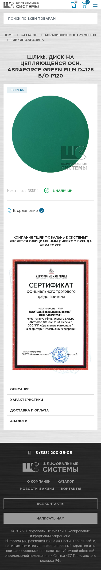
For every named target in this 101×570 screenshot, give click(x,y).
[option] (50, 134)
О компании (38, 481)
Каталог (29, 35)
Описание (19, 389)
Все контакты (50, 503)
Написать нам (50, 518)
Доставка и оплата (29, 410)
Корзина (87, 2)
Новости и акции (37, 488)
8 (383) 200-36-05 (53, 452)
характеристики (26, 399)
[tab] (50, 389)
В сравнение (25, 210)
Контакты (71, 488)
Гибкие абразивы (28, 40)
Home (9, 35)
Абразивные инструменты (70, 35)
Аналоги (18, 421)
